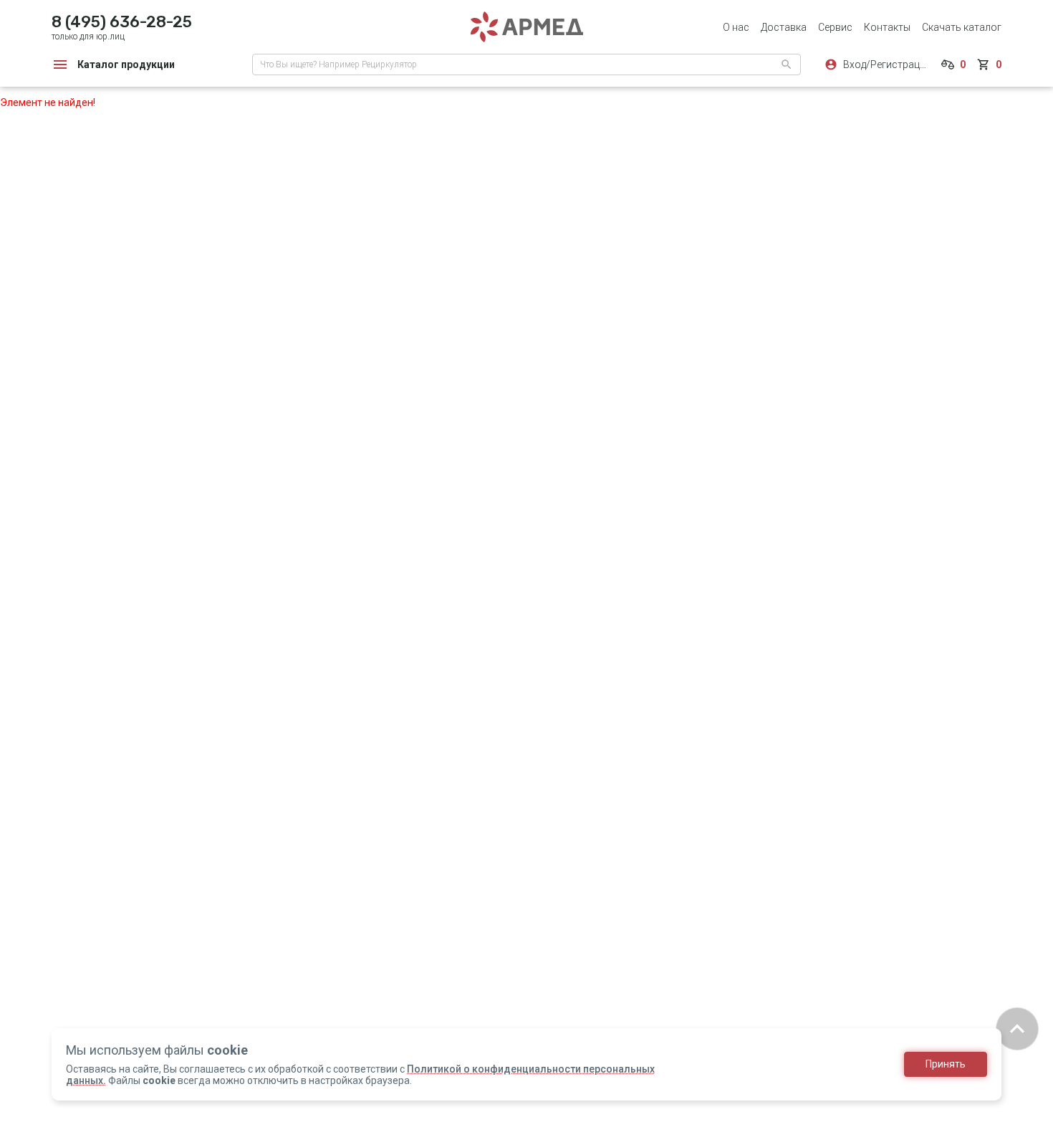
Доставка (784, 27)
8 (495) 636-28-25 (122, 22)
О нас (736, 27)
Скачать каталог (961, 27)
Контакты (887, 27)
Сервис (835, 27)
